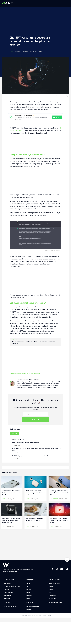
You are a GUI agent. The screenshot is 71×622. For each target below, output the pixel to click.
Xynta (49, 615)
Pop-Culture (30, 592)
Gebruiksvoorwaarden (33, 606)
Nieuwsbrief (7, 596)
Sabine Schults (18, 51)
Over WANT (7, 583)
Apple (28, 583)
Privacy (28, 609)
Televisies (52, 596)
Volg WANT (56, 117)
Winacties (7, 599)
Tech (27, 586)
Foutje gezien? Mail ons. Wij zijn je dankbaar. (25, 374)
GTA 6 (51, 586)
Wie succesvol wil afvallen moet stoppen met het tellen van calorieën (33, 343)
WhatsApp (52, 599)
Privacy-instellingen (55, 602)
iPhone (28, 589)
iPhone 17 (52, 589)
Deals (28, 599)
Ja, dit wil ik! (35, 420)
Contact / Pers (8, 592)
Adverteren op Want (10, 606)
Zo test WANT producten (12, 586)
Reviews (29, 596)
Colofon (6, 589)
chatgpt (14, 433)
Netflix (51, 592)
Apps (12, 51)
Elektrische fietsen (55, 583)
